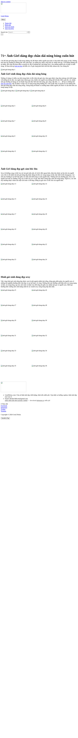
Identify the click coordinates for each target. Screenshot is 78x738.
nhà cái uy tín (63, 42)
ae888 (9, 47)
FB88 (43, 43)
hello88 (62, 38)
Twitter (3, 409)
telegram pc (40, 400)
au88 (2, 45)
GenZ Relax (5, 16)
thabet (3, 47)
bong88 (55, 38)
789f (12, 49)
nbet (42, 45)
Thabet (23, 38)
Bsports (63, 43)
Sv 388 (8, 45)
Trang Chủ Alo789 (14, 40)
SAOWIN (39, 49)
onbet (72, 49)
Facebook (4, 406)
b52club (35, 38)
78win (38, 42)
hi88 (60, 45)
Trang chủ (8, 23)
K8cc (46, 47)
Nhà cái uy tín (26, 40)
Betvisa (52, 47)
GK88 (54, 45)
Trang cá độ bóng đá (50, 40)
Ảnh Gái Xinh (9, 27)
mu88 (66, 49)
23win (33, 47)
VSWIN (56, 43)
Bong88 (31, 49)
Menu (3, 19)
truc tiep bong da (47, 36)
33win (5, 43)
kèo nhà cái (37, 40)
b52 (42, 38)
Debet (49, 43)
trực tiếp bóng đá (66, 36)
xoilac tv (72, 42)
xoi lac (16, 38)
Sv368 (31, 42)
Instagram (4, 407)
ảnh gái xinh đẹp (6, 83)
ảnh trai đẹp (18, 66)
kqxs (29, 38)
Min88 (40, 47)
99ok (36, 45)
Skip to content (5, 2)
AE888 (48, 38)
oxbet (18, 36)
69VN (24, 36)
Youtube (3, 411)
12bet (59, 47)
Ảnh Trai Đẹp (9, 28)
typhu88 (5, 49)
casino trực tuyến (8, 42)
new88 (48, 49)
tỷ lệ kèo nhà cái (21, 49)
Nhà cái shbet (27, 43)
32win (45, 42)
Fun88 (36, 43)
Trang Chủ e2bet (21, 42)
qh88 (70, 43)
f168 (31, 51)
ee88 (68, 38)
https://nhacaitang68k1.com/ (68, 40)
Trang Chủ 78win (15, 43)
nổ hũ (20, 51)
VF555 (30, 45)
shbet (54, 49)
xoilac (57, 36)
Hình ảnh (8, 25)
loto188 (66, 47)
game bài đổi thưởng (7, 36)
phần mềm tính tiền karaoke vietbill (16, 400)
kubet (71, 45)
